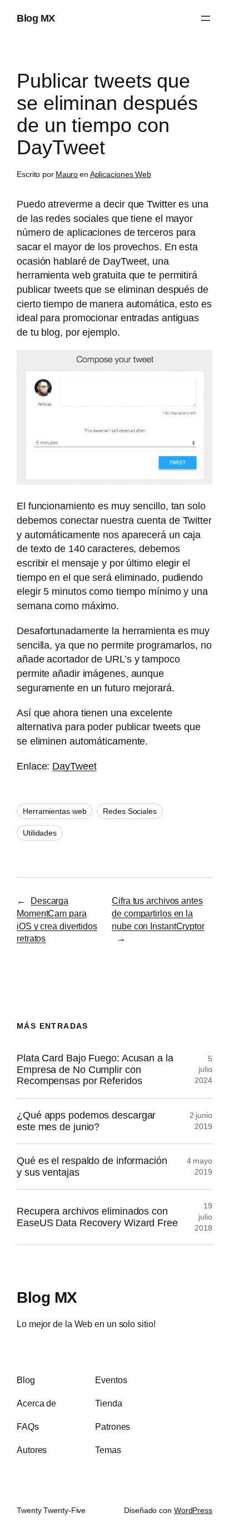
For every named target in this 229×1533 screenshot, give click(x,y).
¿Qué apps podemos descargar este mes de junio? (86, 1121)
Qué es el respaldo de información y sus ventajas (92, 1166)
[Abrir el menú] (205, 18)
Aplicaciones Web (120, 174)
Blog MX (36, 18)
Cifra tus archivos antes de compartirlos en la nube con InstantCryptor (158, 912)
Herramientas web (54, 811)
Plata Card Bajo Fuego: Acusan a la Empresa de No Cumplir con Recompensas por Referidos (95, 1069)
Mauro (67, 174)
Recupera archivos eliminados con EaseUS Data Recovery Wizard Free (97, 1217)
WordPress (193, 1510)
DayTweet (74, 766)
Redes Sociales (130, 811)
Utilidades (40, 832)
